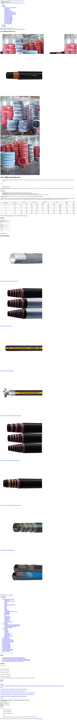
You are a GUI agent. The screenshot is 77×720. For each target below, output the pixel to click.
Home (4, 4)
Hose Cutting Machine (6, 643)
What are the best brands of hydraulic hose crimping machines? (13, 661)
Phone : (2, 222)
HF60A (6, 609)
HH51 (6, 606)
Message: (2, 226)
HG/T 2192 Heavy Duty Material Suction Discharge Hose (10, 460)
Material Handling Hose (9, 634)
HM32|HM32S (7, 612)
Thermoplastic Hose (8, 10)
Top (1, 681)
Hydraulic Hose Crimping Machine (10, 7)
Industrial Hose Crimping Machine (10, 14)
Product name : (3, 220)
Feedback (4, 25)
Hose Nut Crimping (8, 22)
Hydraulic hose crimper (60, 685)
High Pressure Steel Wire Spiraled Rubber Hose (12, 625)
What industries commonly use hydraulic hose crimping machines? (14, 657)
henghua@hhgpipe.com (7, 676)
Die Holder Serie (7, 618)
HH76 (6, 607)
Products (4, 6)
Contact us (4, 26)
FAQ (3, 24)
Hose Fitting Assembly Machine (8, 649)
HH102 (6, 608)
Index (37, 718)
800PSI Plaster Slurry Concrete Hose (6, 594)
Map (38, 718)
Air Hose (6, 629)
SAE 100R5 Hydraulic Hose (9, 215)
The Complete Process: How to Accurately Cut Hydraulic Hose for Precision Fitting (16, 659)
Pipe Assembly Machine (9, 17)
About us (4, 5)
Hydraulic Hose (7, 8)
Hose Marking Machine (8, 19)
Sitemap (41, 718)
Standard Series (7, 616)
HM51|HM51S (7, 614)
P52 (5, 615)
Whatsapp (2, 679)
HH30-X (6, 622)
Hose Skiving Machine (6, 644)
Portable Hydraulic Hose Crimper (10, 13)
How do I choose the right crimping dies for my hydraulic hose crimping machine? (16, 660)
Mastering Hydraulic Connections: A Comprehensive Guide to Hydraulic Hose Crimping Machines (16, 694)
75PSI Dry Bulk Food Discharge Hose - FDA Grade (9, 281)
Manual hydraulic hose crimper (17, 685)
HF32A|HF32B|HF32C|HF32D (10, 604)
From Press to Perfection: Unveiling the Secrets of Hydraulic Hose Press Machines (14, 689)
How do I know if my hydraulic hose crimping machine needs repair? (14, 658)
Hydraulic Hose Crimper (9, 11)
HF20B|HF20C (7, 613)
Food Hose (6, 632)
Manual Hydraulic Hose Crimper (10, 12)
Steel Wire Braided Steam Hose (22, 215)
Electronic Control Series (9, 621)
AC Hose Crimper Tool (8, 15)
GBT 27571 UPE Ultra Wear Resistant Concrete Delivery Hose (11, 505)
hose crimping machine (52, 685)
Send (1, 706)
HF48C (6, 605)
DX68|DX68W (7, 600)
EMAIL (8, 186)
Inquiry (1, 680)
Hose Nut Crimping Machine (7, 650)
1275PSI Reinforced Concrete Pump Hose (7, 550)
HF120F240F (7, 610)
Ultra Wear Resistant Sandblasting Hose (7, 370)
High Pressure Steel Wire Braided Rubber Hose (12, 624)
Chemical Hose (7, 633)
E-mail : (2, 224)
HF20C (6, 603)
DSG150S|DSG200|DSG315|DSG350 (11, 611)
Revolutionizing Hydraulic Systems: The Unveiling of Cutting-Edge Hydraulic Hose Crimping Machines (17, 692)
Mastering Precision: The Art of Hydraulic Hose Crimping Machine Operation (13, 696)
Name (1, 704)
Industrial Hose (7, 9)
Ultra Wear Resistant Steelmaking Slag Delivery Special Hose (10, 415)
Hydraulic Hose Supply (8, 627)
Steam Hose (7, 631)
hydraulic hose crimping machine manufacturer (40, 685)
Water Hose (6, 630)
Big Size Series (7, 620)
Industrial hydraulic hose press (27, 685)
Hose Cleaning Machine (9, 18)
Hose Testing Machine (8, 20)
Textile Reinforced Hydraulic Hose (19, 29)
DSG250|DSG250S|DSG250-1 (10, 601)
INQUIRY (4, 186)
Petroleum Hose (7, 635)
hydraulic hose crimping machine (5, 685)
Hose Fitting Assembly (8, 21)
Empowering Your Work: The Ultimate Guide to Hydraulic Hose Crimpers (12, 690)
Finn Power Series (8, 617)
